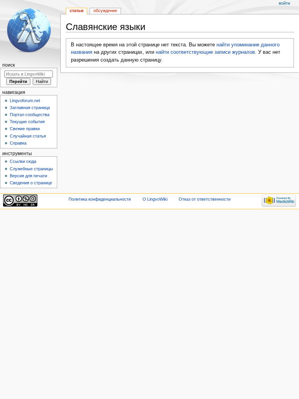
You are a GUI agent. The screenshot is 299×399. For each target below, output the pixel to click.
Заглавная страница (30, 107)
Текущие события (27, 121)
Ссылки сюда (23, 161)
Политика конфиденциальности (100, 199)
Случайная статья (28, 136)
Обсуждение (105, 10)
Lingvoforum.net (25, 100)
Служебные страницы (31, 168)
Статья (76, 10)
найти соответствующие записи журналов (205, 52)
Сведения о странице (31, 182)
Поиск (8, 65)
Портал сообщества (29, 114)
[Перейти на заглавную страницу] (30, 30)
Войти (284, 3)
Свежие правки (25, 128)
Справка (18, 143)
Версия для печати (28, 175)
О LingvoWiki (154, 199)
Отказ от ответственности (204, 199)
